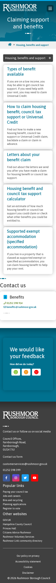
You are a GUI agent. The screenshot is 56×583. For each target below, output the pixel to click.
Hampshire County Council (17, 524)
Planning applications (14, 504)
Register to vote (11, 508)
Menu (50, 8)
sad (36, 372)
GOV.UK (7, 520)
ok (26, 372)
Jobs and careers (11, 496)
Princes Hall (9, 528)
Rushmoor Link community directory (22, 540)
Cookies (28, 567)
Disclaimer (28, 572)
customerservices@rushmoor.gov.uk (25, 464)
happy (15, 372)
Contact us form (13, 456)
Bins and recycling (13, 500)
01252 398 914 (15, 303)
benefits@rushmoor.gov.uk (21, 307)
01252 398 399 (11, 470)
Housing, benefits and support (32, 45)
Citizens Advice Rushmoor (17, 532)
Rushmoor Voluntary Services (18, 536)
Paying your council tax (15, 491)
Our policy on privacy (28, 555)
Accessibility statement (28, 561)
